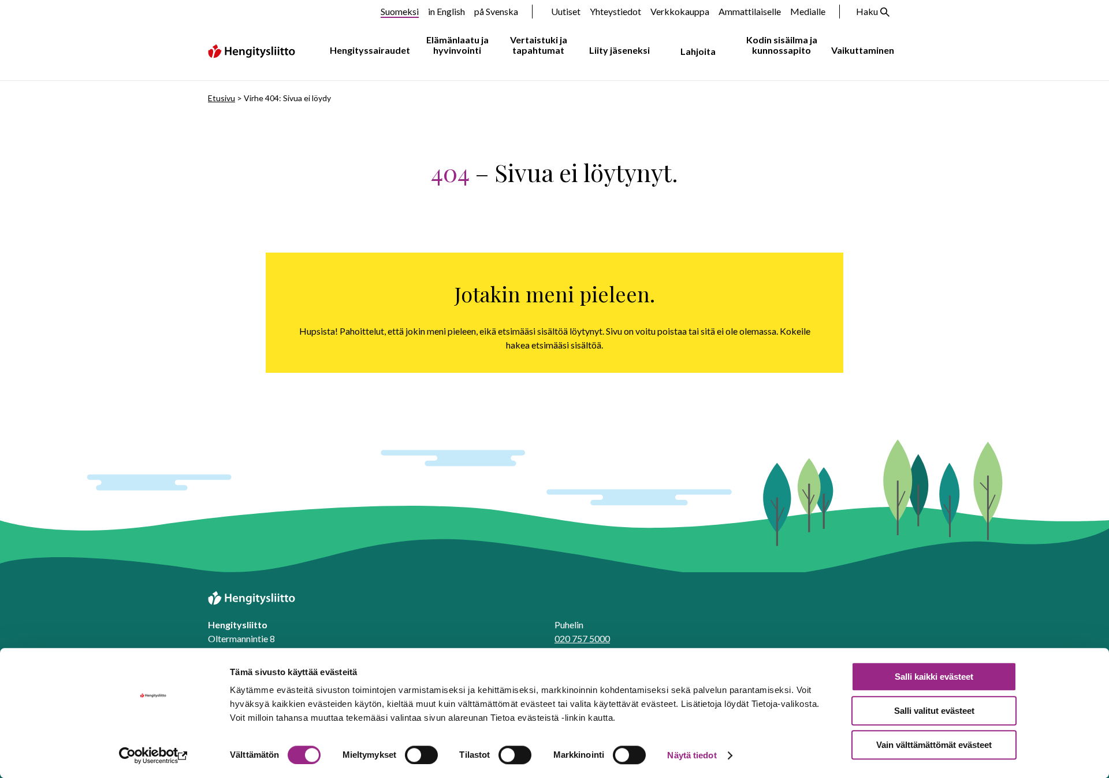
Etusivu (221, 98)
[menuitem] (368, 50)
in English (446, 11)
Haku (867, 11)
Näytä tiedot (691, 755)
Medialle (807, 11)
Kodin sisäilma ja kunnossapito (781, 44)
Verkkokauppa (679, 11)
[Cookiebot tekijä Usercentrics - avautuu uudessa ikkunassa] (153, 755)
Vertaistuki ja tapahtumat (538, 44)
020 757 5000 (582, 638)
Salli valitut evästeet (934, 711)
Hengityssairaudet (370, 50)
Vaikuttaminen (862, 50)
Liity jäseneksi (619, 50)
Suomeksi (400, 11)
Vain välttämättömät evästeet (934, 745)
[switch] (421, 755)
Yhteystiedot (615, 11)
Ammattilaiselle (750, 11)
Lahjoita (698, 51)
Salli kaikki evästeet (934, 676)
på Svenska (496, 11)
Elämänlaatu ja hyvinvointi (457, 44)
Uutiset (565, 11)
